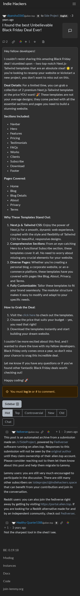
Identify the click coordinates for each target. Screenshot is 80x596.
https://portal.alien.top (56, 504)
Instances (9, 565)
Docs (6, 573)
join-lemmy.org (13, 589)
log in (27, 391)
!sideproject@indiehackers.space (55, 482)
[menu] (74, 4)
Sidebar (10, 404)
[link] (13, 42)
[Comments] (70, 30)
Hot (7, 413)
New (51, 413)
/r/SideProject (26, 442)
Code (6, 581)
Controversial (34, 413)
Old (61, 413)
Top (17, 413)
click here (29, 315)
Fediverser (61, 442)
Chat (8, 421)
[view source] (43, 42)
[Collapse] (7, 432)
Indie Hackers (14, 4)
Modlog (8, 558)
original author (61, 451)
